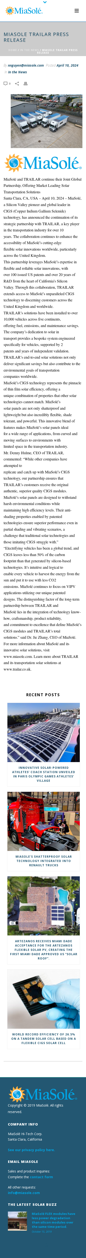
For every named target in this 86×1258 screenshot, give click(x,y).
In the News (29, 50)
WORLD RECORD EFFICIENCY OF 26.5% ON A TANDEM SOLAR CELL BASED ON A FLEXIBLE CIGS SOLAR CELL (43, 1038)
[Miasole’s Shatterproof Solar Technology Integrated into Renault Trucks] (43, 821)
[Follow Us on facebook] (36, 1245)
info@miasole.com (24, 1192)
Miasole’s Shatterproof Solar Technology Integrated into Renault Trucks (44, 861)
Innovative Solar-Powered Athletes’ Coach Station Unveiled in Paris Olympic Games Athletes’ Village (43, 774)
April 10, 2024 (67, 65)
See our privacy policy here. (31, 1150)
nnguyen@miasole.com (26, 65)
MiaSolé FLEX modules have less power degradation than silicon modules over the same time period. (53, 1220)
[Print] (28, 83)
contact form (41, 1177)
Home (12, 50)
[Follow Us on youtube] (46, 1245)
